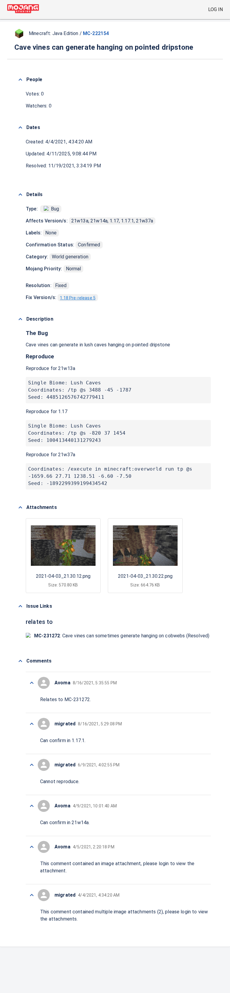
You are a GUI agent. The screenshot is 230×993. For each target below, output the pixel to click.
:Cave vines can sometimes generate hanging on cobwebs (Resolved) (121, 636)
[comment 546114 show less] (32, 765)
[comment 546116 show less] (32, 683)
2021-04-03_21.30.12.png (63, 576)
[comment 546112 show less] (32, 806)
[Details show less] (20, 195)
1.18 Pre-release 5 (78, 297)
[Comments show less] (20, 661)
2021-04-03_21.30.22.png (145, 576)
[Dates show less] (20, 128)
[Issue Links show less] (20, 606)
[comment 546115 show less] (32, 724)
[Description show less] (20, 319)
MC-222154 (96, 33)
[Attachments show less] (20, 507)
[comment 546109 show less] (32, 895)
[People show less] (20, 80)
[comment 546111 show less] (32, 847)
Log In (215, 9)
